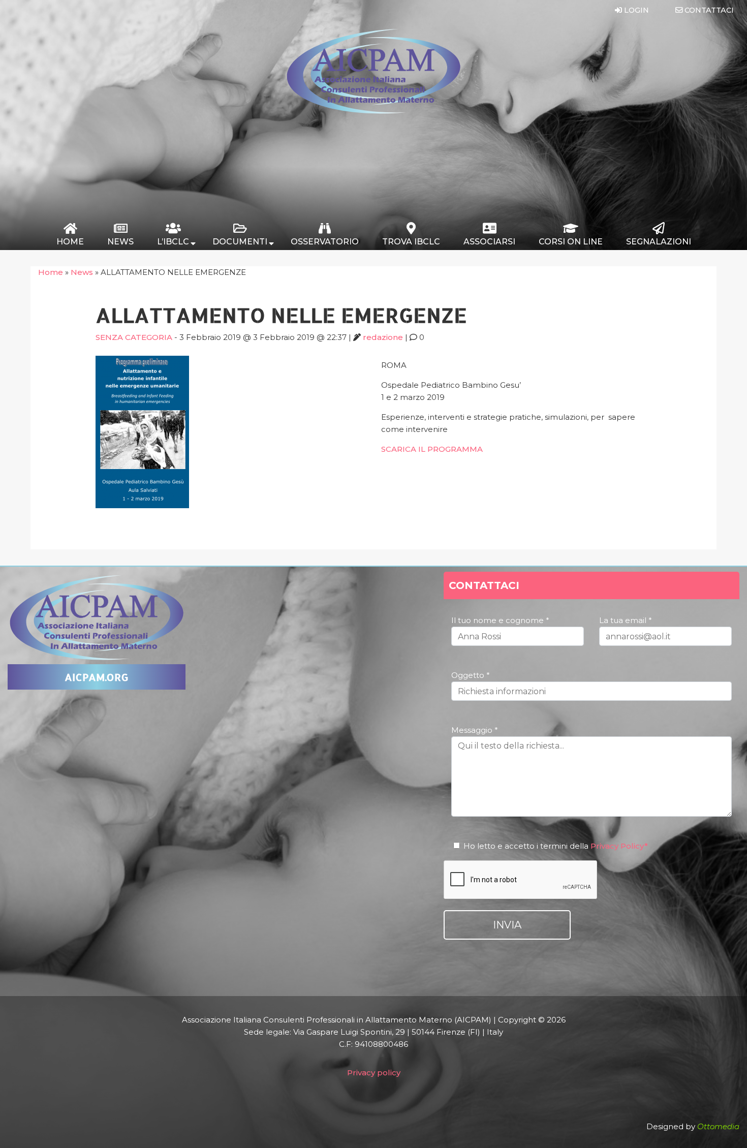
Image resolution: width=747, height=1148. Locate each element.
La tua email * (625, 620)
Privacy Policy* (619, 846)
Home (50, 272)
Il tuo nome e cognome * (500, 620)
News (82, 272)
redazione (383, 337)
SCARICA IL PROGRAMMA (432, 449)
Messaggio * (474, 730)
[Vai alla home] (373, 111)
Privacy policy (373, 1072)
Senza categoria (134, 337)
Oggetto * (470, 675)
